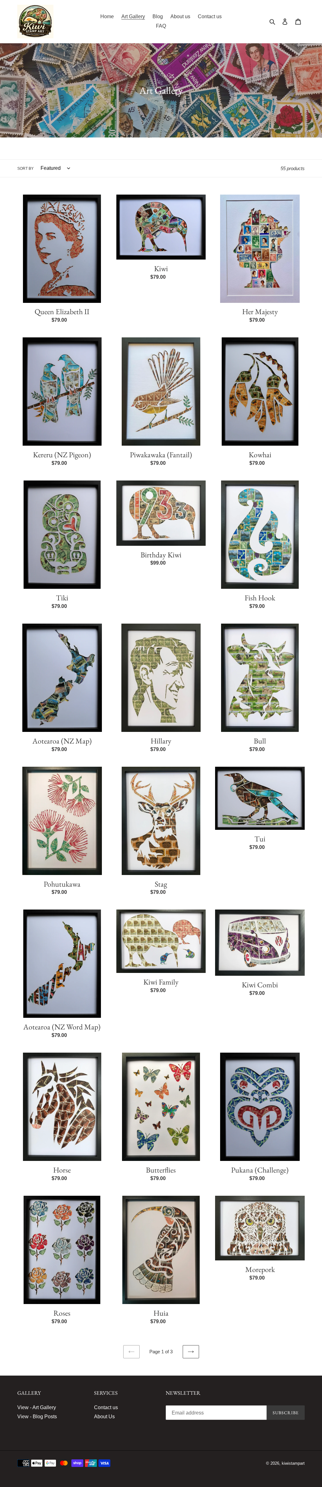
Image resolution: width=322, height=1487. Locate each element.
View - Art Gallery (36, 1407)
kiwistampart (293, 1463)
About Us (104, 1416)
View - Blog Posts (37, 1416)
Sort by (25, 168)
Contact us (106, 1407)
